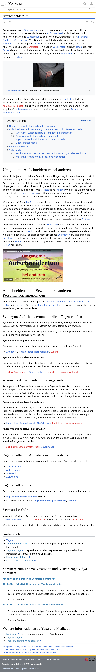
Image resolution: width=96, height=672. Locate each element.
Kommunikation (11, 112)
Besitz (6, 50)
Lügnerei (39, 500)
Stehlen (72, 500)
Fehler (18, 241)
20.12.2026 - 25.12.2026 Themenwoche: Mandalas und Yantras (33, 604)
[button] (33, 265)
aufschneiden (39, 519)
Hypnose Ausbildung (17, 557)
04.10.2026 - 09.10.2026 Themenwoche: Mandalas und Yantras (33, 584)
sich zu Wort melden (17, 371)
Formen (75, 109)
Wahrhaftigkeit (13, 90)
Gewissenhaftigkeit (26, 496)
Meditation (12, 633)
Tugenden (20, 304)
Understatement (23, 109)
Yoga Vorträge (13, 550)
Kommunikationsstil (13, 105)
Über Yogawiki (21, 668)
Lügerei (54, 351)
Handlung (8, 238)
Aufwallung (12, 476)
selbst (68, 99)
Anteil (37, 43)
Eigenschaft (67, 53)
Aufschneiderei (55, 33)
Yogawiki (15, 3)
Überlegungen (32, 29)
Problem (86, 218)
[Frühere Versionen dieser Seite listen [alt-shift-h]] (87, 22)
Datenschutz (7, 668)
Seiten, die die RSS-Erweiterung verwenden (33, 646)
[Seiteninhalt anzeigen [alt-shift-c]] (4, 22)
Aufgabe (60, 189)
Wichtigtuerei (21, 40)
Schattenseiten (82, 301)
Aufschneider (77, 519)
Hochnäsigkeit (41, 351)
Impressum (34, 668)
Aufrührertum (13, 466)
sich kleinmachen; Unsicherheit (23, 446)
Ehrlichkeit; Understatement (67, 423)
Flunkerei (7, 40)
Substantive (33, 36)
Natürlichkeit (44, 423)
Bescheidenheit (28, 423)
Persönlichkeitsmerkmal (64, 646)
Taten (79, 46)
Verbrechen (64, 234)
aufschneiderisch (12, 519)
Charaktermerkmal (48, 304)
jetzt (46, 189)
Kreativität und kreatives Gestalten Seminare (28, 578)
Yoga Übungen (14, 637)
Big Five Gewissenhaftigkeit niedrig (44, 649)
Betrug (49, 500)
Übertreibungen (29, 193)
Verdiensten (59, 46)
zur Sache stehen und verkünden (63, 371)
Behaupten (33, 46)
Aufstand (11, 473)
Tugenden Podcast (16, 543)
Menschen (52, 224)
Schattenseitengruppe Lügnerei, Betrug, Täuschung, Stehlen (30, 652)
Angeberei (11, 351)
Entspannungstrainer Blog (20, 560)
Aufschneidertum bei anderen (17, 251)
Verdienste (8, 43)
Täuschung (60, 500)
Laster (6, 304)
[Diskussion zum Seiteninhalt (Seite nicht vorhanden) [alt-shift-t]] (9, 22)
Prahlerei (83, 36)
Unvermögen (48, 446)
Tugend (10, 540)
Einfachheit (12, 423)
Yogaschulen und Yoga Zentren (22, 640)
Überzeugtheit (36, 371)
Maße (20, 56)
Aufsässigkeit (13, 469)
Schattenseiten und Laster (15, 649)
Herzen (6, 244)
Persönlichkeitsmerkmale (59, 301)
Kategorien (7, 646)
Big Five (10, 496)
